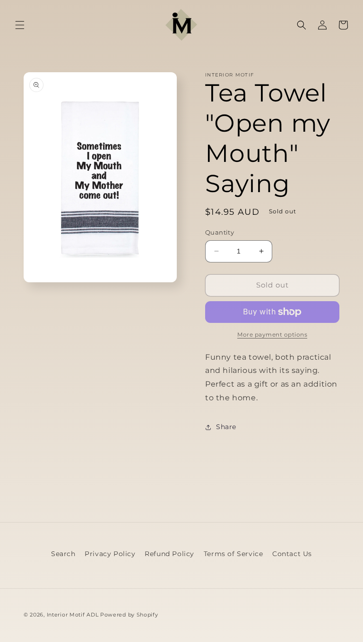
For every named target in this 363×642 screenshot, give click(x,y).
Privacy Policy (110, 553)
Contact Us (292, 553)
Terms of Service (233, 553)
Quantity (219, 232)
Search (63, 553)
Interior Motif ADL (73, 614)
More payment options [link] (272, 334)
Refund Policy (169, 553)
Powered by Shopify (129, 614)
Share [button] (226, 426)
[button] (19, 25)
